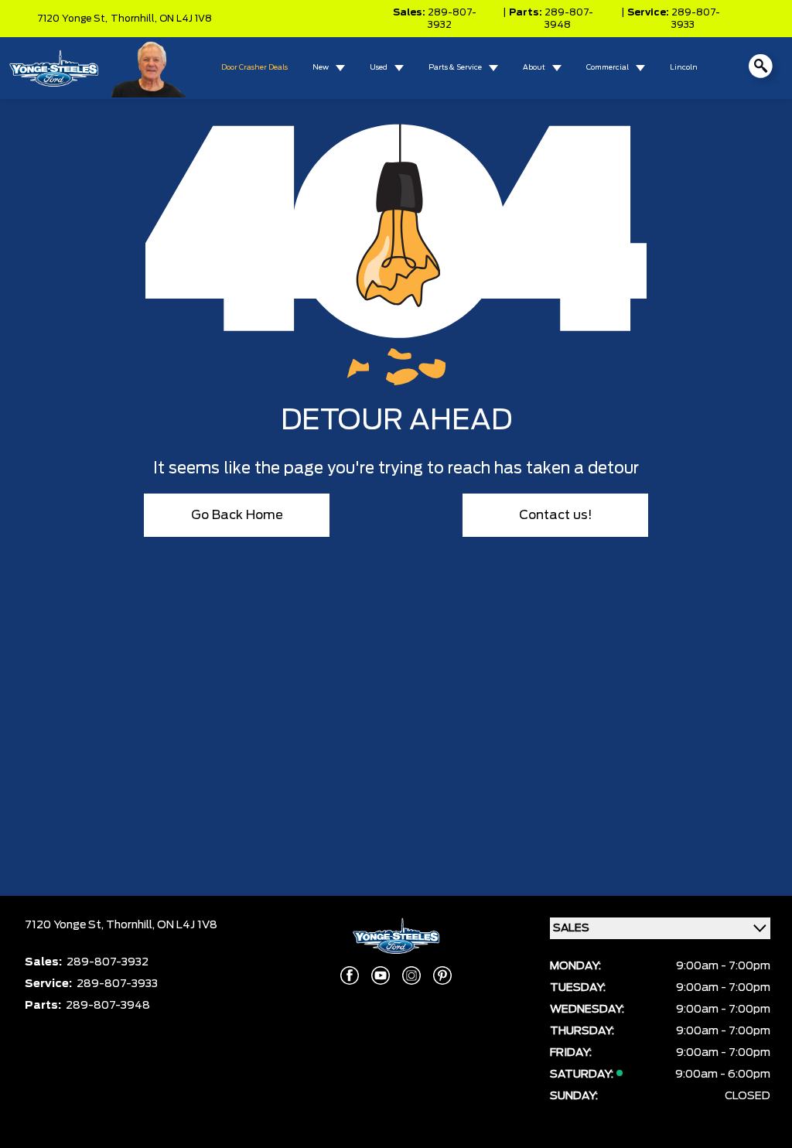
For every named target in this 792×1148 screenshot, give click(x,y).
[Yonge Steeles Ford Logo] (53, 68)
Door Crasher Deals (254, 67)
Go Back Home (237, 515)
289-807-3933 (695, 18)
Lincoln (684, 67)
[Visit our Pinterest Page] (442, 975)
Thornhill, (135, 18)
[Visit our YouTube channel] (380, 975)
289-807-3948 (568, 18)
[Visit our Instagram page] (411, 975)
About (534, 67)
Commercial (607, 67)
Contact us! (555, 515)
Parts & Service (455, 67)
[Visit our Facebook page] (349, 975)
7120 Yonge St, (72, 18)
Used (378, 67)
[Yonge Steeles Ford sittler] (148, 68)
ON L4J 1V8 (185, 18)
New (320, 67)
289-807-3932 (452, 18)
